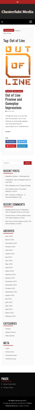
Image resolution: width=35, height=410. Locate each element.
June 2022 (9, 260)
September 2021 (11, 292)
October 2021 (10, 288)
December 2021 (11, 281)
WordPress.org (10, 359)
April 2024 (9, 250)
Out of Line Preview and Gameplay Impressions (13, 101)
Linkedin (23, 146)
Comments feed (11, 355)
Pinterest (11, 146)
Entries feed (9, 352)
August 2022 (10, 254)
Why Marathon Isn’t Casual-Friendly (18, 185)
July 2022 (8, 257)
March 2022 (9, 271)
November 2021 (11, 285)
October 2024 (10, 247)
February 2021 (10, 316)
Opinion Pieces (10, 332)
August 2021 (10, 295)
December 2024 (11, 243)
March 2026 (9, 240)
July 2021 (8, 299)
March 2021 (9, 313)
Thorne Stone (10, 215)
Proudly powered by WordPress (14, 403)
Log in (7, 348)
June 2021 (9, 302)
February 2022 (10, 274)
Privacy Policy (8, 387)
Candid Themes (23, 406)
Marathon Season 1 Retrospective (17, 176)
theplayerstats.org (11, 210)
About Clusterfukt (9, 384)
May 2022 (9, 264)
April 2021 (9, 309)
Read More (7, 131)
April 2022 (9, 267)
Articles (8, 91)
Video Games (17, 91)
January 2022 (10, 278)
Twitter (23, 142)
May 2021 (9, 306)
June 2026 (9, 236)
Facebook (11, 142)
